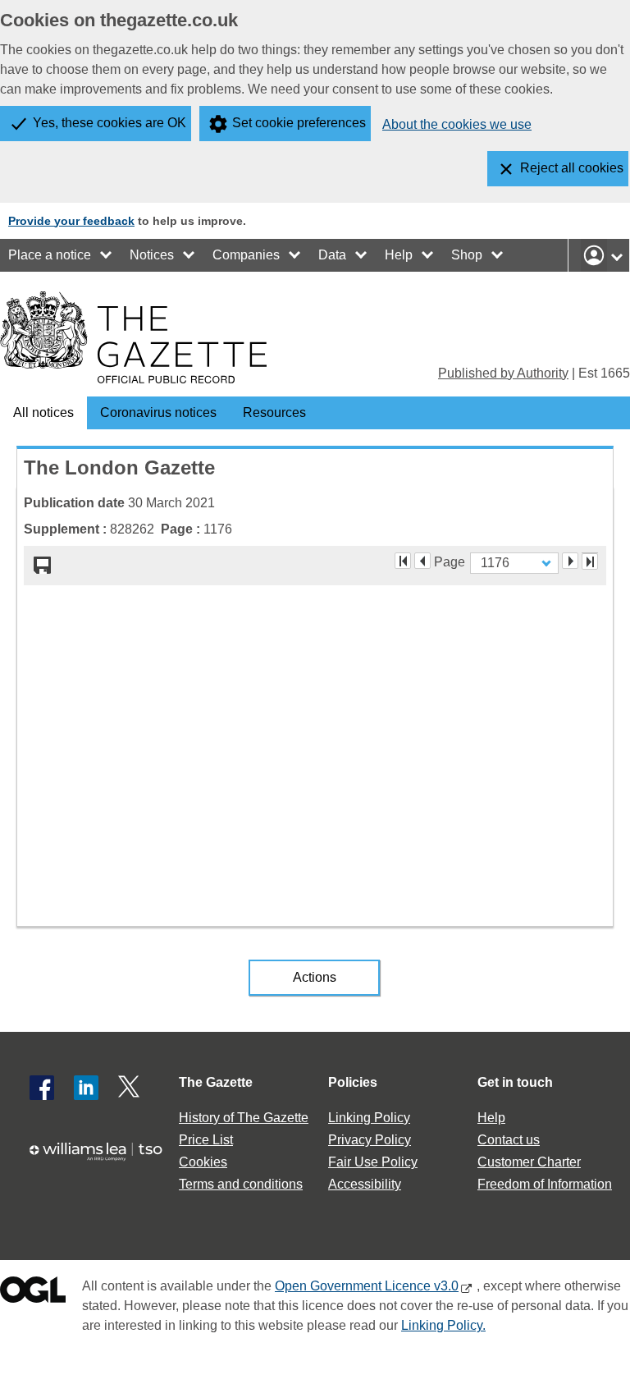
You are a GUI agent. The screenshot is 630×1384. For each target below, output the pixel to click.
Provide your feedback (71, 220)
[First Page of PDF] (403, 560)
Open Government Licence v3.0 (367, 1286)
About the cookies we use (457, 124)
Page (449, 560)
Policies (352, 1082)
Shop (466, 255)
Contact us (508, 1140)
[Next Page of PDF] (570, 560)
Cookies (203, 1162)
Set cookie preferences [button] (299, 123)
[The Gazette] (133, 337)
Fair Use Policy (373, 1162)
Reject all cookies (571, 168)
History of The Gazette (243, 1118)
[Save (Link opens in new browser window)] (42, 565)
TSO (102, 1159)
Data (332, 255)
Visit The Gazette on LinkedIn (86, 1087)
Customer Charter (529, 1162)
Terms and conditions (241, 1184)
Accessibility (364, 1184)
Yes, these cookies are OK (109, 123)
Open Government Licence (33, 1293)
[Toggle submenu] (106, 255)
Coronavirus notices (158, 412)
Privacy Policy (369, 1140)
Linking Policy (369, 1118)
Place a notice (49, 255)
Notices (152, 255)
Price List (206, 1140)
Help (399, 255)
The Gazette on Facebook (42, 1087)
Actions (314, 977)
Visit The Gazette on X (130, 1087)
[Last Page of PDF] (590, 561)
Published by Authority (503, 373)
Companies (246, 255)
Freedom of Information (544, 1184)
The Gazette (216, 1082)
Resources (274, 412)
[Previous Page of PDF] (422, 560)
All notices (43, 412)
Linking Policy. (443, 1325)
